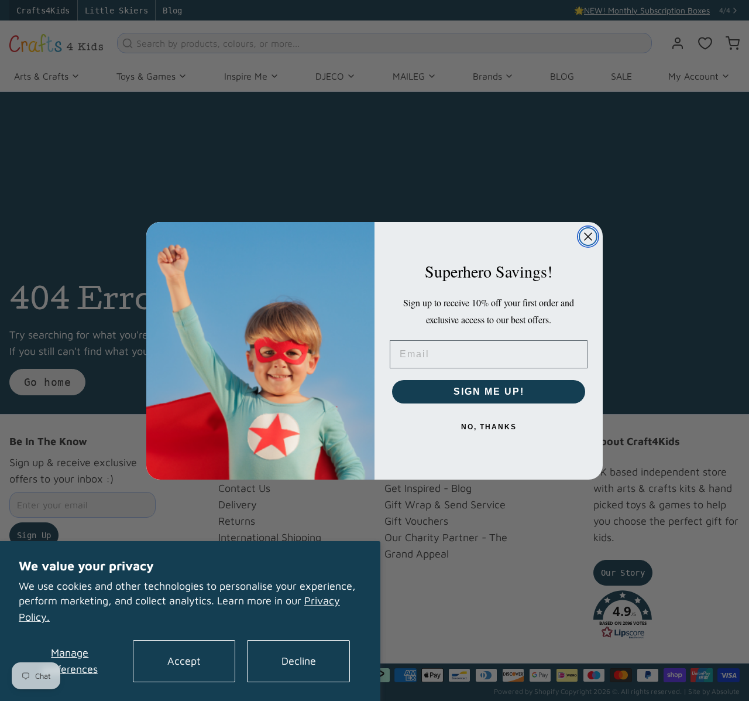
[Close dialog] (588, 236)
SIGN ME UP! (488, 391)
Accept (184, 661)
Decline (298, 661)
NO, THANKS (489, 427)
